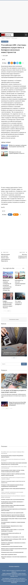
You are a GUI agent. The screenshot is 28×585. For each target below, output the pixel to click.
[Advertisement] (14, 16)
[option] (14, 342)
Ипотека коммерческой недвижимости (22, 256)
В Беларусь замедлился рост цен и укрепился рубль (12, 512)
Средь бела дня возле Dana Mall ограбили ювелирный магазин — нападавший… (17, 404)
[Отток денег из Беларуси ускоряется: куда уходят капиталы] (14, 381)
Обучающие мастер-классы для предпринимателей (12, 552)
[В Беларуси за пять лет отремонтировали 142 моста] (4, 153)
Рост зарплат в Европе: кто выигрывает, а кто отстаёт (12, 536)
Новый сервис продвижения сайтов (9, 554)
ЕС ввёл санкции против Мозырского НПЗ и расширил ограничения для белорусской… (14, 352)
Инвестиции (5, 41)
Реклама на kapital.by (14, 566)
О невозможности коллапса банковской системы (11, 546)
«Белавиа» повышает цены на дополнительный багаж (12, 499)
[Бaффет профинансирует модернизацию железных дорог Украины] (8, 296)
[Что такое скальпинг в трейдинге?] (20, 296)
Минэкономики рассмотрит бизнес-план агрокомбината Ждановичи (5, 258)
